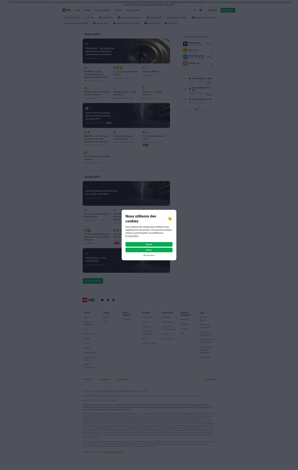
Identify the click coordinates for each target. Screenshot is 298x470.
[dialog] (149, 235)
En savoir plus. (132, 235)
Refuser (149, 250)
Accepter (149, 244)
